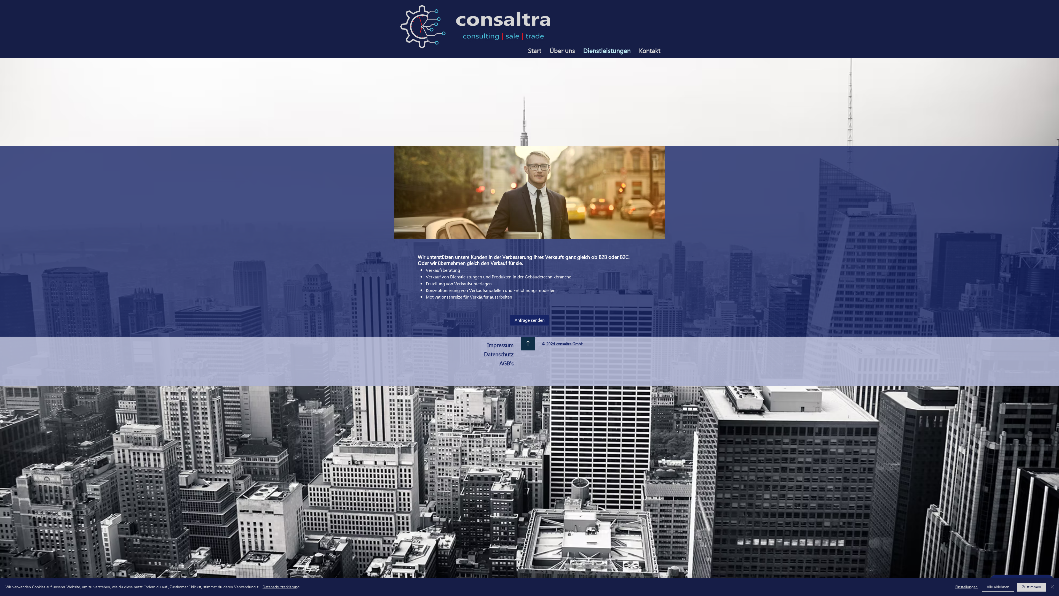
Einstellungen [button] (966, 587)
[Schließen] (1052, 587)
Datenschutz (499, 354)
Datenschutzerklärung (281, 587)
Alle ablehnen (998, 587)
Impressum (500, 345)
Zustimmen (1031, 587)
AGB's (506, 363)
